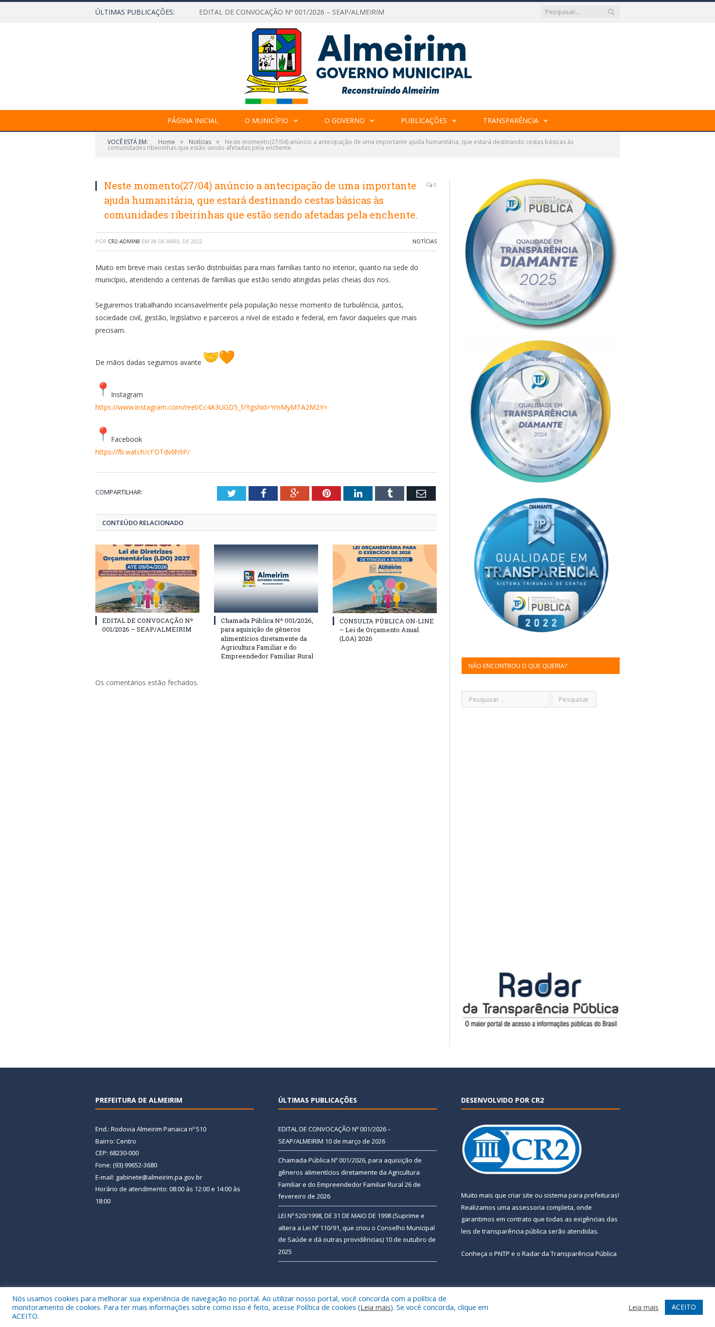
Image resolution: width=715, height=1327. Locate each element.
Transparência (510, 120)
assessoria (528, 1207)
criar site (520, 1195)
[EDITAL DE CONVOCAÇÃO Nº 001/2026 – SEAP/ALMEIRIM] (147, 579)
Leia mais (375, 1307)
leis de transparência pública (504, 1231)
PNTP (502, 1253)
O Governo (344, 120)
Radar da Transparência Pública (569, 1253)
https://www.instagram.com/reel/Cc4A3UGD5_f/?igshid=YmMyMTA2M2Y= (211, 407)
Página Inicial (192, 120)
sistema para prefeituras (581, 1195)
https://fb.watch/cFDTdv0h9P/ (142, 451)
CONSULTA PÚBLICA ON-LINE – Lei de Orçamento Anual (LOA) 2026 (387, 630)
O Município (266, 120)
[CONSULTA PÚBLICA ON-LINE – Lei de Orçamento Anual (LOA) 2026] (385, 579)
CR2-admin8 (124, 241)
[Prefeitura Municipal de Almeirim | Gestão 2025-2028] (358, 64)
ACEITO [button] (684, 1306)
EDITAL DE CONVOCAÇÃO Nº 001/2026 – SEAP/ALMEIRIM (147, 625)
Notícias (424, 241)
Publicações (424, 120)
